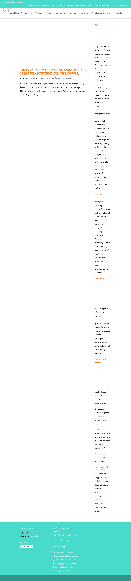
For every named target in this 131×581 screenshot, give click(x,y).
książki (68, 78)
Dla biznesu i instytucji (83, 5)
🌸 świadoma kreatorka (56, 13)
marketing (118, 13)
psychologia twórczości (33, 13)
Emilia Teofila (85, 13)
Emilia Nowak (30, 78)
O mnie (40, 5)
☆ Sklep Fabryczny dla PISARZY (104, 5)
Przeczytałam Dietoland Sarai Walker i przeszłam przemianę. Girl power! (53, 71)
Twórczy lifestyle (13, 13)
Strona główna (31, 5)
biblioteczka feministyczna (55, 78)
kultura (73, 13)
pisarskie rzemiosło (102, 13)
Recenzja (47, 5)
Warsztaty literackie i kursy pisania (63, 5)
